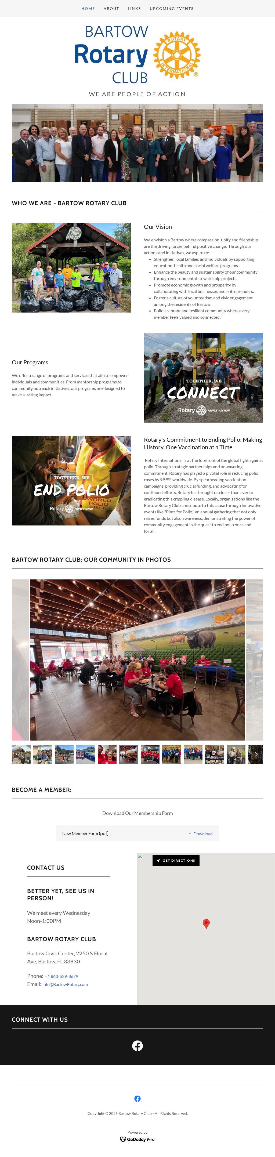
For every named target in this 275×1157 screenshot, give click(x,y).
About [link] (111, 8)
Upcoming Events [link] (172, 8)
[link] (137, 55)
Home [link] (88, 8)
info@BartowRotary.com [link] (65, 984)
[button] (200, 833)
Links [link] (134, 8)
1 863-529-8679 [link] (63, 976)
